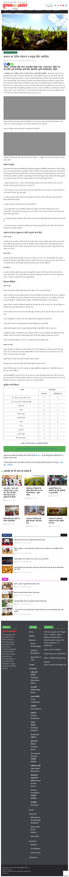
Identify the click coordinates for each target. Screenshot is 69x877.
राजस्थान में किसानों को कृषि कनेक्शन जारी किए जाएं (34, 520)
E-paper (30, 10)
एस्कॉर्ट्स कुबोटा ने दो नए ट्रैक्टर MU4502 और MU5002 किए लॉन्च (31, 559)
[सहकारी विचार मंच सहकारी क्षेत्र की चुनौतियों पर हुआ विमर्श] (57, 476)
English (48, 4)
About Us (21, 10)
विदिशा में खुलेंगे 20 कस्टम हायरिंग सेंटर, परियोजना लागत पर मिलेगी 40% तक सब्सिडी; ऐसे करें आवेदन (38, 549)
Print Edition (35, 848)
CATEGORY (39, 10)
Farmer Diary (35, 853)
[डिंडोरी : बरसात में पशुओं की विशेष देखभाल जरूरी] (7, 586)
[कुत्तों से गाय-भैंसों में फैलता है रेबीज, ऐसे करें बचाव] (7, 594)
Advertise (7, 13)
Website (34, 844)
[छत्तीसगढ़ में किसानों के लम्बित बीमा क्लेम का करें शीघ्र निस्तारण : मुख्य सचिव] (34, 476)
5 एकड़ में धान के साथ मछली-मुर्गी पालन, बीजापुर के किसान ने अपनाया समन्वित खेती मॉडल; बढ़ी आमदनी (38, 611)
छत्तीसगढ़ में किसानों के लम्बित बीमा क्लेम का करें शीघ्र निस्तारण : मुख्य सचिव (34, 491)
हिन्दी (52, 4)
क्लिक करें (37, 455)
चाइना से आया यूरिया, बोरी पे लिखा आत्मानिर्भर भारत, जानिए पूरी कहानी (37, 449)
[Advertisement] (34, 108)
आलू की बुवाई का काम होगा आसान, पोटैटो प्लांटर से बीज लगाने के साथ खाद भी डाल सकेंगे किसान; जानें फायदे (39, 568)
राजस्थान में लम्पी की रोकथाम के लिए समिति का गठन (56, 520)
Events (48, 10)
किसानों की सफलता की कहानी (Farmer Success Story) (36, 780)
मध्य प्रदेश (26, 60)
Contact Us (18, 13)
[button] (24, 10)
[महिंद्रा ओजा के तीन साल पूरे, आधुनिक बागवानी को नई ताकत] (7, 542)
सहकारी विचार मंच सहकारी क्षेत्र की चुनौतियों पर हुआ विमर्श (57, 490)
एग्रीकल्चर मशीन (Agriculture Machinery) (36, 769)
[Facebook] (5, 64)
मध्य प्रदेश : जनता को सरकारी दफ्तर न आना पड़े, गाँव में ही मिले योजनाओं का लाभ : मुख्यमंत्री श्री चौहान (11, 492)
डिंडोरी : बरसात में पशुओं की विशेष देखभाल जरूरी (26, 584)
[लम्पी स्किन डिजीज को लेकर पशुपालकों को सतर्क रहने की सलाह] (7, 603)
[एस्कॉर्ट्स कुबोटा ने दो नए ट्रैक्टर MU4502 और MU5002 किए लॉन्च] (7, 561)
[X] (8, 64)
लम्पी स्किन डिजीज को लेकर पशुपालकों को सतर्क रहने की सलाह (30, 601)
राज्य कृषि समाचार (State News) (10, 52)
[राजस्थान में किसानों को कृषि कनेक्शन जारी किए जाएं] (34, 506)
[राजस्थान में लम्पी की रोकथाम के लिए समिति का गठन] (57, 506)
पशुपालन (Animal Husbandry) (35, 716)
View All (64, 535)
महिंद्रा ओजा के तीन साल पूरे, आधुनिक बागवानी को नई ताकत (29, 540)
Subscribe (56, 10)
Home (6, 10)
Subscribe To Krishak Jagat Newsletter (36, 820)
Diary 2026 (35, 836)
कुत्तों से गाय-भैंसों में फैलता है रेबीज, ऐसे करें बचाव (26, 593)
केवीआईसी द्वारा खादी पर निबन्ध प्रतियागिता (12, 519)
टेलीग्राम (9, 465)
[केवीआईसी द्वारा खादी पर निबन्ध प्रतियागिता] (12, 506)
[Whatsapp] (11, 64)
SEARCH (12, 10)
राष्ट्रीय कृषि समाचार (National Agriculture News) (35, 677)
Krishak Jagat (33, 60)
